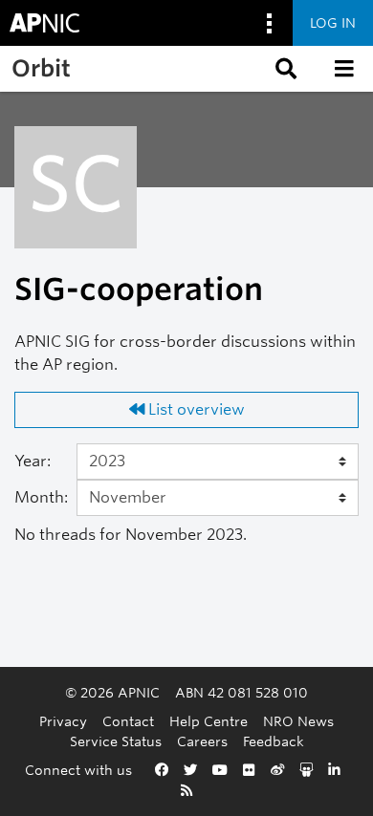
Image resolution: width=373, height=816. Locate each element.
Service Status (116, 741)
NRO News (298, 721)
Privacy (63, 721)
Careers (202, 741)
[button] (284, 69)
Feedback (273, 741)
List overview (194, 409)
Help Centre (208, 721)
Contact (128, 721)
